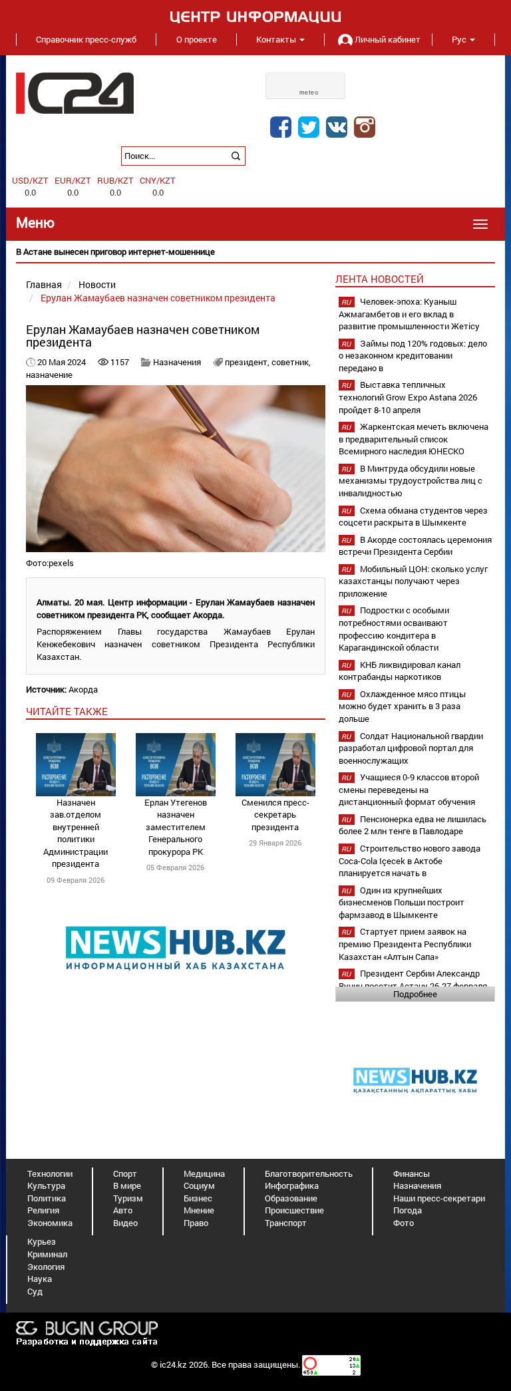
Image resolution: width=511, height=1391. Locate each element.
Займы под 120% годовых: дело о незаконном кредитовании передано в (413, 355)
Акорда (83, 689)
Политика (46, 1198)
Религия (43, 1210)
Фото (403, 1223)
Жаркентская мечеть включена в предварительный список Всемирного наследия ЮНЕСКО (413, 438)
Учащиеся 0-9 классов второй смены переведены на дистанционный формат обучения (409, 789)
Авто (122, 1210)
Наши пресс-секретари (439, 1198)
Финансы (411, 1173)
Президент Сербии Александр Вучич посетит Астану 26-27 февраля (413, 979)
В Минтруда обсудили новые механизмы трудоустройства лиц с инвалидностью (410, 480)
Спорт (125, 1173)
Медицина (204, 1173)
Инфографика (292, 1185)
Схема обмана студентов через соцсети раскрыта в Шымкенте (413, 516)
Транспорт (286, 1223)
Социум (199, 1185)
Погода (407, 1210)
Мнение (199, 1210)
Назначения (177, 362)
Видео (125, 1223)
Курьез (41, 1241)
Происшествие (294, 1210)
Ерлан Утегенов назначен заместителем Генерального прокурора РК (175, 826)
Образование (291, 1198)
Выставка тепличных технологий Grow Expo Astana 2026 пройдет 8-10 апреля (408, 397)
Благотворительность (309, 1173)
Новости (97, 284)
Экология (46, 1267)
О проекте (196, 39)
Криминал (47, 1254)
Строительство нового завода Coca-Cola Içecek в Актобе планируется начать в (409, 860)
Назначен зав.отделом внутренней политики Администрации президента (75, 833)
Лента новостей (379, 278)
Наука (39, 1279)
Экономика (50, 1223)
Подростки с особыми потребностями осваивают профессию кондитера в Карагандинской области (394, 628)
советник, (291, 362)
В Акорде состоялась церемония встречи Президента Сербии (415, 546)
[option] (255, 251)
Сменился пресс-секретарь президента (275, 814)
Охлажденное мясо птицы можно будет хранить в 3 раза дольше (402, 706)
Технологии (50, 1173)
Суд (35, 1291)
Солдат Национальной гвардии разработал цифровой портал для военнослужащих (411, 748)
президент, (248, 362)
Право (196, 1223)
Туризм (128, 1198)
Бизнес (198, 1198)
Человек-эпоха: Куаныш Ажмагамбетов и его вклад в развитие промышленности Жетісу (409, 313)
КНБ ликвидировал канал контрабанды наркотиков (399, 671)
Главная (44, 284)
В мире (127, 1185)
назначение (49, 375)
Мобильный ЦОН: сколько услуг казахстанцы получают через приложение (413, 581)
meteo (309, 92)
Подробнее (415, 994)
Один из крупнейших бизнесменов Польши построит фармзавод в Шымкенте (401, 902)
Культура (46, 1185)
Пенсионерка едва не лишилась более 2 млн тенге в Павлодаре (412, 825)
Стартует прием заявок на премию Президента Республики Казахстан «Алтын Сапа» (405, 943)
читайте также (67, 711)
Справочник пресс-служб (86, 39)
